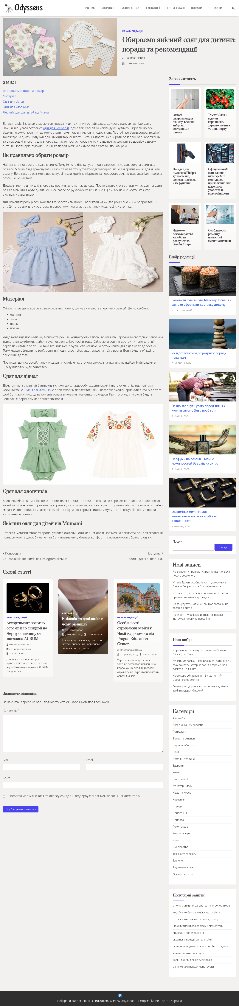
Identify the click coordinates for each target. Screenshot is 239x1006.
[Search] (233, 8)
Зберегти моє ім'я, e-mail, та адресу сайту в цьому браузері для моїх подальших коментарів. (74, 796)
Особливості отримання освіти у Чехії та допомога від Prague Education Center (135, 634)
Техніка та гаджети (184, 853)
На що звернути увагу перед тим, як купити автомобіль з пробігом (198, 408)
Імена (176, 772)
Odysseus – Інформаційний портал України (151, 1001)
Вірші (176, 751)
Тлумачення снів (183, 867)
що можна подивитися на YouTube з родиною (201, 946)
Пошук (177, 541)
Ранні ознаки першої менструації (193, 966)
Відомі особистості (184, 745)
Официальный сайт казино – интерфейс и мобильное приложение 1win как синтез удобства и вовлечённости (219, 181)
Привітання (180, 813)
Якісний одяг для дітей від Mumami (27, 112)
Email (90, 760)
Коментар (11, 710)
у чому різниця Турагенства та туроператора (201, 905)
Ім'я (6, 760)
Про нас (89, 8)
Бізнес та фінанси (184, 738)
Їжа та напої (180, 779)
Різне (176, 840)
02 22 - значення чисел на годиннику (195, 919)
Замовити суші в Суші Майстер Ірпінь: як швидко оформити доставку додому (201, 302)
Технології (152, 8)
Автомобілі (179, 718)
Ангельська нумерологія (188, 724)
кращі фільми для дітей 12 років (192, 959)
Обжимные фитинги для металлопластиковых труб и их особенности (195, 516)
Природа (178, 819)
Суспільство (129, 8)
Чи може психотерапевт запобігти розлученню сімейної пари (183, 237)
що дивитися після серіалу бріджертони (198, 925)
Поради (196, 8)
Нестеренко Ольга (20, 644)
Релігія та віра (181, 833)
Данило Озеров (135, 57)
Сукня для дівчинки (38, 390)
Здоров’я (107, 8)
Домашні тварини (184, 758)
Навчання (178, 799)
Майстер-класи (182, 785)
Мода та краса (182, 792)
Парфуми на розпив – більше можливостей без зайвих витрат (196, 461)
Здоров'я (178, 765)
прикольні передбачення (188, 932)
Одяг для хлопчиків (16, 107)
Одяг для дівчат (13, 101)
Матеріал (9, 96)
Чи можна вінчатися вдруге (190, 953)
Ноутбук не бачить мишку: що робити (196, 912)
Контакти (215, 8)
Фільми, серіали (183, 874)
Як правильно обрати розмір (23, 91)
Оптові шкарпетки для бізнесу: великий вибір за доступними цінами (184, 123)
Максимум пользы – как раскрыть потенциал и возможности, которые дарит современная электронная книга (202, 664)
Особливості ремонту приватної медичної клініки (219, 236)
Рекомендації (175, 8)
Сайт (6, 778)
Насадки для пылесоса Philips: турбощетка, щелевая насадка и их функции (184, 176)
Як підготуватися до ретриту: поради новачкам (199, 355)
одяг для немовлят (56, 128)
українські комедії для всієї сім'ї (192, 939)
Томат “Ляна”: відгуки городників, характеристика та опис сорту (219, 122)
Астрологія (179, 731)
